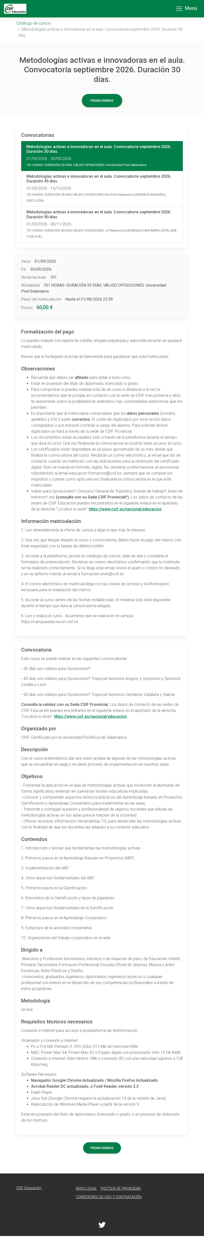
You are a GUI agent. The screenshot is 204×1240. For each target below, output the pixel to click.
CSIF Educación (28, 1188)
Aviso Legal (86, 1188)
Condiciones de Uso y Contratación (109, 1197)
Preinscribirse (102, 100)
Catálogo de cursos (33, 23)
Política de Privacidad (121, 1188)
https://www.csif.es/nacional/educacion (125, 509)
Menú (191, 8)
